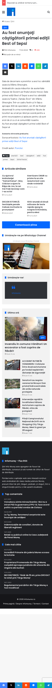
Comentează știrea (26, 224)
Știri (12, 21)
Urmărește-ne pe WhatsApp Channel (26, 241)
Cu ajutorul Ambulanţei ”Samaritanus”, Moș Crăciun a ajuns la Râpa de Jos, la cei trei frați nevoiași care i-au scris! (13, 183)
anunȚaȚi (14, 156)
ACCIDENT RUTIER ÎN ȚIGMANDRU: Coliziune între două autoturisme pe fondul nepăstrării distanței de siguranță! (34, 367)
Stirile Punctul (22, 159)
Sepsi (12, 159)
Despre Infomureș (23, 604)
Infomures (16, 293)
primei (5, 159)
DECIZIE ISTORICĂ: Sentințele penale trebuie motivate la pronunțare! (12, 205)
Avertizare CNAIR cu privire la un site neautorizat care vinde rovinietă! (37, 179)
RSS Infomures (10, 50)
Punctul (18, 148)
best (21, 156)
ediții (38, 156)
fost (44, 156)
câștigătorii (30, 156)
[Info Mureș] (11, 12)
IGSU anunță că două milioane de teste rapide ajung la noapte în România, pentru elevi (37, 207)
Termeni (36, 604)
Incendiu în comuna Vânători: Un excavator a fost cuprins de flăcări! (26, 347)
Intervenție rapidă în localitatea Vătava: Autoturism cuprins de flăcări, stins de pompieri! (33, 405)
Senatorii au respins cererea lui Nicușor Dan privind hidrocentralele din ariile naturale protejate (34, 386)
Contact (45, 604)
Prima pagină (8, 604)
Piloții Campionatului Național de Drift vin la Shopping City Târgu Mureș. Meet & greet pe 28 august (34, 424)
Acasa (6, 21)
